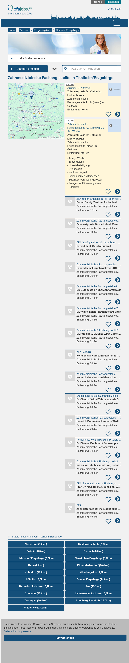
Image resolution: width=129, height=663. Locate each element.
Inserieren (113, 1)
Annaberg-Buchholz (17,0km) (93, 600)
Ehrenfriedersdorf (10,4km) (93, 565)
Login (99, 2)
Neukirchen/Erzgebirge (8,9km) (93, 558)
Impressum (24, 631)
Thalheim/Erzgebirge (67, 30)
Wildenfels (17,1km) (35, 607)
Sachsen (24, 30)
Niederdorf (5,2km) (36, 544)
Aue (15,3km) (93, 586)
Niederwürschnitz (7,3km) (93, 544)
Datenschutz (11, 631)
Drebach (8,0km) (93, 551)
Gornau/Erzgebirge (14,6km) (93, 579)
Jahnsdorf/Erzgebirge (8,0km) (35, 558)
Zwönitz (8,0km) (36, 551)
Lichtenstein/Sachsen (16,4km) (93, 593)
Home (11, 30)
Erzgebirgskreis (42, 30)
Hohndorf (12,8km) (36, 572)
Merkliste (115, 9)
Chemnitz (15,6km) (36, 593)
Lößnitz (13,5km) (36, 579)
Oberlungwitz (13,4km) (93, 572)
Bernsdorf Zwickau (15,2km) (36, 586)
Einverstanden (65, 637)
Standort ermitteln (28, 68)
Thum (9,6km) (36, 565)
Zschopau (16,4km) (35, 600)
